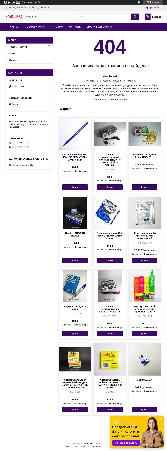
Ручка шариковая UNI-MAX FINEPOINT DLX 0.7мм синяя (75, 157)
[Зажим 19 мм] (145, 359)
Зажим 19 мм (144, 379)
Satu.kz (97, 444)
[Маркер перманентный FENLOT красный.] (110, 286)
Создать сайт (28, 2)
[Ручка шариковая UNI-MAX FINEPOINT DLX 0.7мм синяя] (75, 134)
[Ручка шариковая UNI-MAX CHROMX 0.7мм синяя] (110, 212)
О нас (59, 27)
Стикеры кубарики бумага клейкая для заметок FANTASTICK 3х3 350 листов (75, 383)
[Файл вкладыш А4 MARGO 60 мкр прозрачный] (145, 212)
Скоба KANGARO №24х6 (75, 234)
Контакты (75, 27)
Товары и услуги (35, 27)
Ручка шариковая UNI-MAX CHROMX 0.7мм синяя (110, 236)
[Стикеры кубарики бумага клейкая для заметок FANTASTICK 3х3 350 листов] (75, 359)
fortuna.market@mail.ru (23, 165)
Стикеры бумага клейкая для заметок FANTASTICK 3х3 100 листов (109, 383)
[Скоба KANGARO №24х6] (75, 212)
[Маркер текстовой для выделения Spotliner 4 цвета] (145, 286)
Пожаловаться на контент (90, 446)
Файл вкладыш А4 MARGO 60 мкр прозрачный (144, 236)
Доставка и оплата (99, 27)
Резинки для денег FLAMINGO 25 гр (144, 155)
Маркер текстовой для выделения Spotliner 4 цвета (145, 309)
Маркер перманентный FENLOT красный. (110, 309)
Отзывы (13, 60)
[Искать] (135, 17)
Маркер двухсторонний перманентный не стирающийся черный (110, 159)
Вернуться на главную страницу (110, 99)
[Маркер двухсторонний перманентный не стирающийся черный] (110, 134)
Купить (75, 187)
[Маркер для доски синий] (75, 286)
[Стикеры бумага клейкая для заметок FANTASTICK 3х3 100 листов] (110, 359)
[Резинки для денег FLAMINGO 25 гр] (145, 134)
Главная (14, 27)
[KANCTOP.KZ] (14, 17)
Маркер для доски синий (75, 307)
